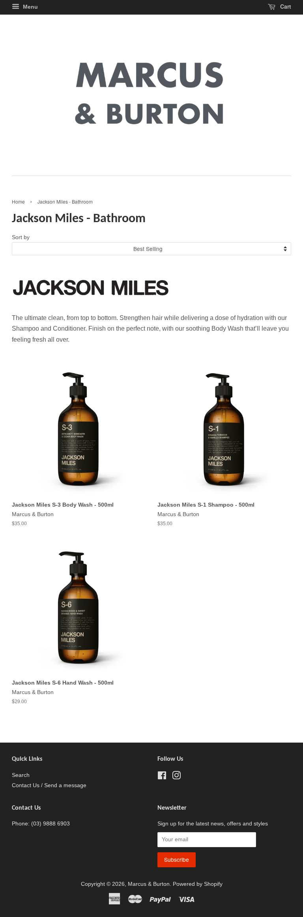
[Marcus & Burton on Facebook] (161, 777)
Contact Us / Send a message (49, 785)
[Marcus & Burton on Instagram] (176, 777)
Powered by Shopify (198, 884)
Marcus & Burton (149, 884)
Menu (29, 7)
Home (18, 201)
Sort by (21, 237)
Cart (285, 6)
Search (21, 775)
